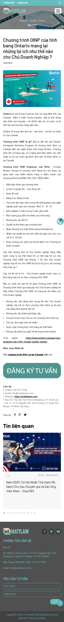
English (23, 3)
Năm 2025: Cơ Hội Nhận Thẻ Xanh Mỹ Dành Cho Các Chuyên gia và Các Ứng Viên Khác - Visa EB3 (31, 486)
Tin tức (33, 21)
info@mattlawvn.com (21, 568)
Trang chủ (23, 21)
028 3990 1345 (22, 562)
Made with (23, 618)
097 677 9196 (39, 562)
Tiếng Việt (9, 3)
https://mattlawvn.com (25, 396)
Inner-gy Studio (39, 618)
